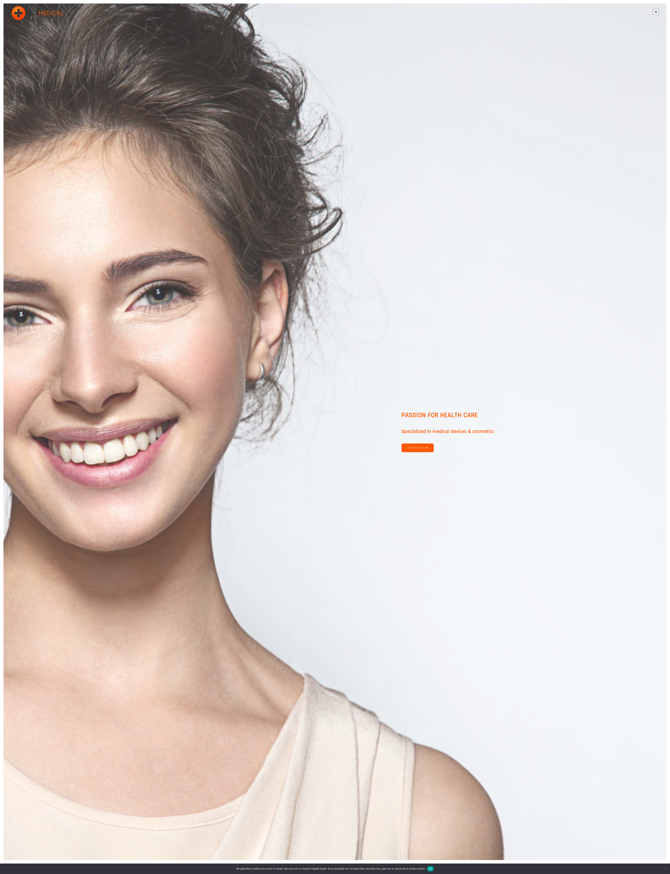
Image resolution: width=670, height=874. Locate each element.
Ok (430, 868)
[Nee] (665, 869)
